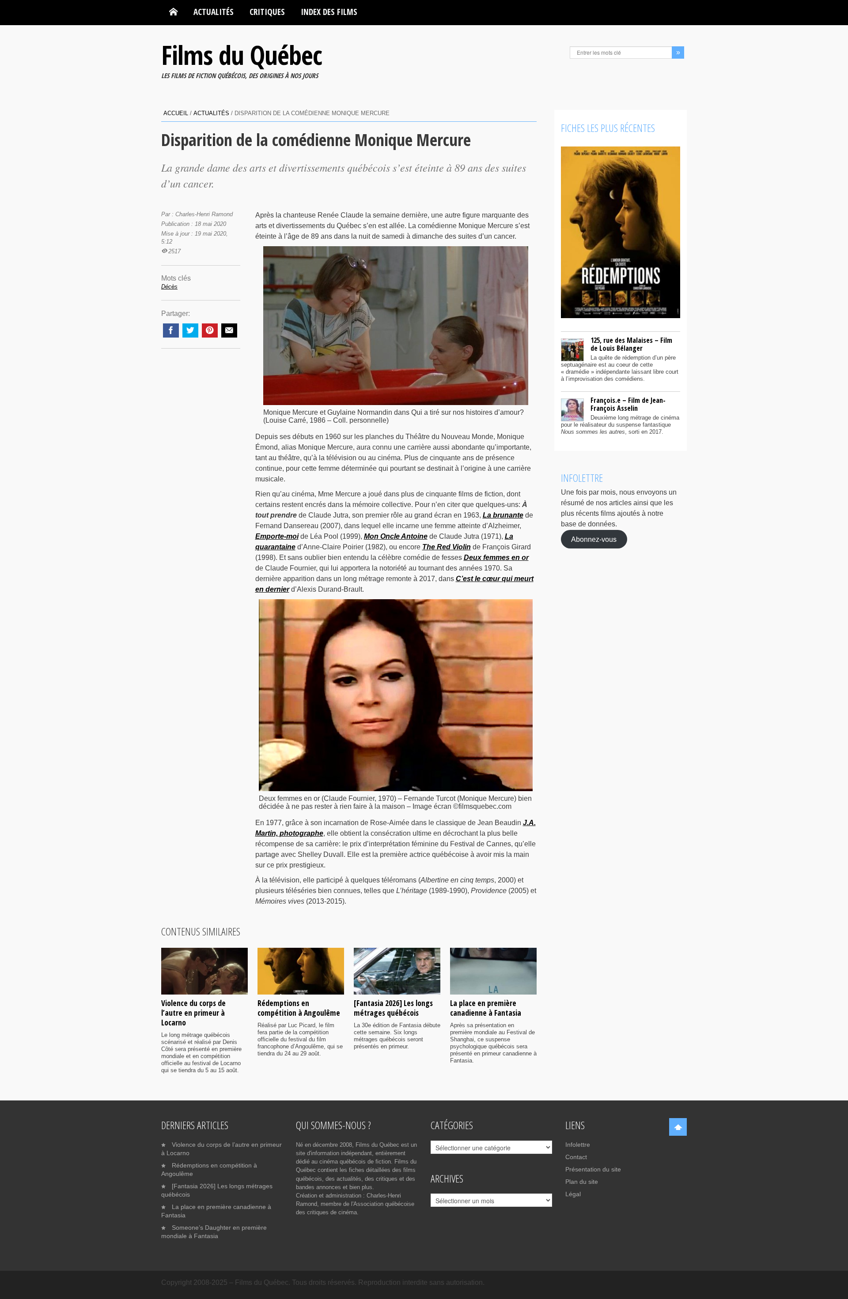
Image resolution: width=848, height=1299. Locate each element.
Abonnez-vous (594, 539)
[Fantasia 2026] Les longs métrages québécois (393, 1008)
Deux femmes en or (496, 557)
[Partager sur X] (190, 330)
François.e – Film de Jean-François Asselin (628, 404)
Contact (576, 1156)
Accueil (175, 113)
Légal (573, 1194)
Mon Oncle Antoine (396, 536)
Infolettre (577, 1144)
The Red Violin (446, 547)
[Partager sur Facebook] (171, 330)
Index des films (329, 12)
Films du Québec (241, 54)
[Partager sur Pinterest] (210, 330)
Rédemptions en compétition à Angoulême (298, 1008)
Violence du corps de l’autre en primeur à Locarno (193, 1013)
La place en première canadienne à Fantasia (485, 1008)
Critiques (267, 12)
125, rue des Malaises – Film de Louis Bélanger (631, 344)
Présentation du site (593, 1169)
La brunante (503, 515)
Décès (169, 286)
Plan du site (581, 1181)
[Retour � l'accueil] (173, 12)
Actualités (213, 12)
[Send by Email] (229, 330)
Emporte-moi (277, 536)
